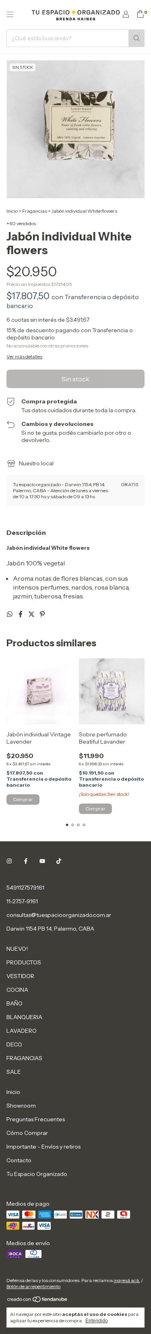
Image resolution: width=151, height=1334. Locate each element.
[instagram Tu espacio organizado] (9, 861)
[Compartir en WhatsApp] (10, 614)
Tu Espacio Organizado (36, 1174)
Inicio (12, 211)
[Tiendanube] (37, 1301)
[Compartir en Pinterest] (42, 614)
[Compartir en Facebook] (21, 614)
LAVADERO (21, 1030)
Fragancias (34, 211)
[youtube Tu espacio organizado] (42, 861)
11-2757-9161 (22, 901)
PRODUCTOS (23, 962)
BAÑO (14, 1003)
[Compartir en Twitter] (32, 614)
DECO (14, 1044)
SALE (13, 1071)
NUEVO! (17, 948)
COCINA (17, 989)
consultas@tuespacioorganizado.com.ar (58, 915)
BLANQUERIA (24, 1017)
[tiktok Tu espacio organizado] (59, 861)
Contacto (18, 1160)
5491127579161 (25, 887)
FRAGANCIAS (24, 1058)
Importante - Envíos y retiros (43, 1146)
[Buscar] (136, 38)
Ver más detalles (24, 357)
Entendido (96, 1321)
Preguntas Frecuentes (35, 1119)
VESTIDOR (20, 976)
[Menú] (10, 14)
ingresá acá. (127, 1280)
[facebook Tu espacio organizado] (26, 861)
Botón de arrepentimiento (33, 1286)
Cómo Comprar (27, 1133)
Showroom (21, 1105)
